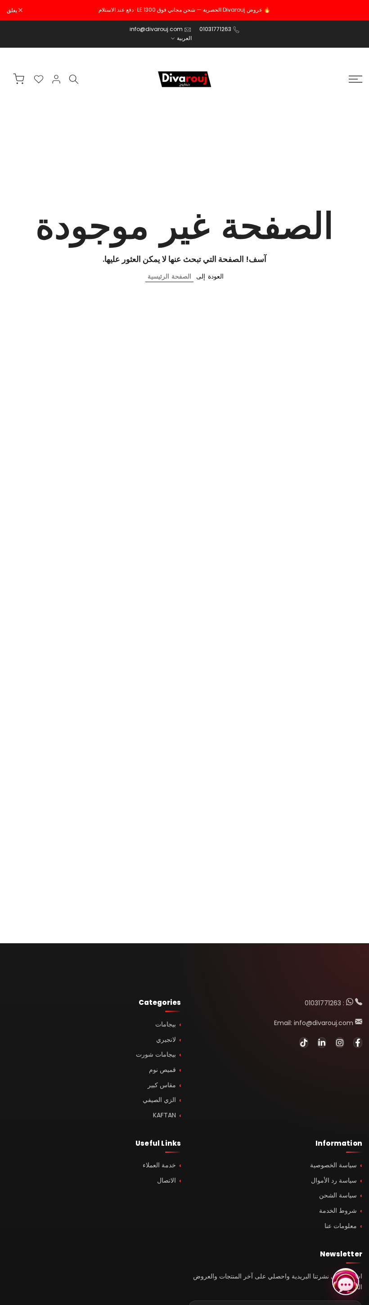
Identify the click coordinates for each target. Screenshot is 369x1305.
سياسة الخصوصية (333, 1165)
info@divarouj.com (156, 29)
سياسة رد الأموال (334, 1180)
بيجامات (165, 1024)
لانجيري (166, 1039)
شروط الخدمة (338, 1210)
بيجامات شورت (156, 1054)
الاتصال (166, 1180)
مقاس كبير (162, 1084)
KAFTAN (164, 1115)
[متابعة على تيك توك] (303, 1042)
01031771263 (215, 29)
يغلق (352, 10)
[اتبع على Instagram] (339, 1042)
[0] (39, 79)
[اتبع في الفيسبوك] (357, 1042)
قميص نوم (162, 1069)
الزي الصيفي (159, 1099)
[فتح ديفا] (345, 1281)
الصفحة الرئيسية (169, 276)
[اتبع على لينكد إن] (321, 1042)
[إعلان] (184, 9)
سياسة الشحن (338, 1195)
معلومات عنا (340, 1225)
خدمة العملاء (159, 1165)
